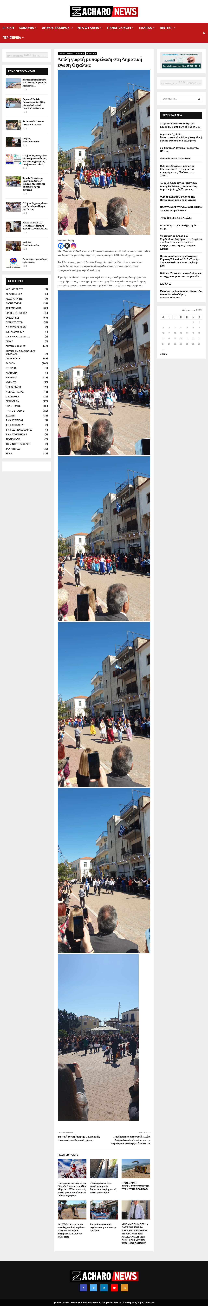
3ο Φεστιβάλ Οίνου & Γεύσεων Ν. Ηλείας (33, 123)
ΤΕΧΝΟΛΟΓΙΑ (13, 439)
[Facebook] (61, 246)
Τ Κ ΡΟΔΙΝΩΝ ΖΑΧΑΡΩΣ (19, 429)
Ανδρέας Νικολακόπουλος (31, 140)
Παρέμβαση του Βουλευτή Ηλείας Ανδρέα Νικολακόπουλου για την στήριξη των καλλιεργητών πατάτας (130, 1140)
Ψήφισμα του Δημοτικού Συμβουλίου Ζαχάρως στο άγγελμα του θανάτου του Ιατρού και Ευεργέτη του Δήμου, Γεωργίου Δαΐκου (181, 242)
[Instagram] (73, 246)
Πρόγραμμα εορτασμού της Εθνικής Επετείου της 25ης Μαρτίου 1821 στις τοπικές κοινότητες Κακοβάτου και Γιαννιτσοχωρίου (72, 1189)
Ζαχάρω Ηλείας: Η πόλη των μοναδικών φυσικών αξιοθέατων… (34, 82)
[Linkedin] (104, 1287)
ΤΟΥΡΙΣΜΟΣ (13, 448)
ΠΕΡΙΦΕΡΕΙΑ (11, 38)
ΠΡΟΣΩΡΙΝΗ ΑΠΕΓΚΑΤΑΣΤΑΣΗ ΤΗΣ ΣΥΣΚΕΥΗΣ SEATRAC (136, 1186)
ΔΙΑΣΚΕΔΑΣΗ (13, 358)
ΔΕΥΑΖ (9, 341)
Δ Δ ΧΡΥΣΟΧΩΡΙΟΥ (16, 327)
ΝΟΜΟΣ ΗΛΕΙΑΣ (15, 391)
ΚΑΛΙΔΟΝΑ (11, 372)
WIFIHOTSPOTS (14, 289)
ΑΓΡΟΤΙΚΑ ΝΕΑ (14, 294)
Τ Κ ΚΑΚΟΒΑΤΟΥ (15, 425)
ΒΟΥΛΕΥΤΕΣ (12, 317)
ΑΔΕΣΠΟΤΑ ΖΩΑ (14, 298)
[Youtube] (114, 1287)
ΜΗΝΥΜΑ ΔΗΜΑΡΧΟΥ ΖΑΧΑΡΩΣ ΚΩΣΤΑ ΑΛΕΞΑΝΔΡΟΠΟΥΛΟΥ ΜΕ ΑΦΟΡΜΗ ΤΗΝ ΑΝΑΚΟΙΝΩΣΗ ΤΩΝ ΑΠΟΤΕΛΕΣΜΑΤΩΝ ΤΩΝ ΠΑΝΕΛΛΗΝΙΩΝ (135, 1233)
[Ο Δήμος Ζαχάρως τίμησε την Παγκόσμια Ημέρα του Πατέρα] (13, 207)
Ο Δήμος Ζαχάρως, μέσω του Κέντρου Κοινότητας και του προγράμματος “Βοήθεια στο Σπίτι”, (35, 160)
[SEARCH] (198, 99)
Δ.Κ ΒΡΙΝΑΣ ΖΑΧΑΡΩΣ (18, 336)
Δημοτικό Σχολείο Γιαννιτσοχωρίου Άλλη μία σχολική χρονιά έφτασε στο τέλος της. (34, 104)
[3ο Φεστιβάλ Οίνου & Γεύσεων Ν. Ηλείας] (13, 125)
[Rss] (124, 1287)
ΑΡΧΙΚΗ (8, 28)
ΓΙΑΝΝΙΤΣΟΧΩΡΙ (119, 28)
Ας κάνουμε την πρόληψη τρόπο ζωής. (35, 260)
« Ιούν (163, 354)
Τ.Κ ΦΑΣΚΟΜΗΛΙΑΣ (16, 434)
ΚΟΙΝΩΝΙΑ (26, 28)
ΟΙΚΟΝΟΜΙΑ (12, 396)
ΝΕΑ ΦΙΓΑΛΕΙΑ (88, 28)
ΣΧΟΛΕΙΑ (10, 415)
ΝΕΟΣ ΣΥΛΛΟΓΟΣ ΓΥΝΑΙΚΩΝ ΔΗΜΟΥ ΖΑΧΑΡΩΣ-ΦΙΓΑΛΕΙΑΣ (35, 225)
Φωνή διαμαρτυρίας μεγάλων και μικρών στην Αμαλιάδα (103, 1227)
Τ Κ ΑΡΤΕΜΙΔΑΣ (14, 420)
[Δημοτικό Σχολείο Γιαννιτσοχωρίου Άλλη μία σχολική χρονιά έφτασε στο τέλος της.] (13, 103)
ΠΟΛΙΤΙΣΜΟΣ (13, 406)
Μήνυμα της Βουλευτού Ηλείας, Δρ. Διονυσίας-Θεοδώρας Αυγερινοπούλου (181, 294)
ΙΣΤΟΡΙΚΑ (11, 368)
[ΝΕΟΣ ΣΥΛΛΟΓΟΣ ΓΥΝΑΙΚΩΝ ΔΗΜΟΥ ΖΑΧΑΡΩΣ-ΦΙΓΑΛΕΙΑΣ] (13, 226)
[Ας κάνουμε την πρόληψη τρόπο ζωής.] (13, 263)
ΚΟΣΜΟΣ (11, 382)
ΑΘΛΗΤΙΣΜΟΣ (13, 303)
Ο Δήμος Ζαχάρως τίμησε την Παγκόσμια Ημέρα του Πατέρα (35, 206)
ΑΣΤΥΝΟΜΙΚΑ (13, 308)
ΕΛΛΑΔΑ (145, 28)
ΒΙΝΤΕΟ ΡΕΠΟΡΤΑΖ (16, 313)
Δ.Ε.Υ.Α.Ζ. (165, 283)
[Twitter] (93, 1287)
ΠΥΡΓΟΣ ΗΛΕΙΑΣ (15, 410)
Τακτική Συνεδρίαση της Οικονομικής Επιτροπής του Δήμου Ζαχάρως (79, 1138)
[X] (67, 246)
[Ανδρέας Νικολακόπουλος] (13, 142)
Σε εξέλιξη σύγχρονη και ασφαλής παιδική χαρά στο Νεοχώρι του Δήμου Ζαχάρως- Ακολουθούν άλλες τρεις (71, 1230)
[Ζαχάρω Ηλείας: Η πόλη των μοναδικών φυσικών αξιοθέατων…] (13, 83)
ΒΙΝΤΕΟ (166, 28)
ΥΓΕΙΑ (9, 453)
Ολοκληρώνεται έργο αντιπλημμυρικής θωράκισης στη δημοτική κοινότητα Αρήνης (103, 1187)
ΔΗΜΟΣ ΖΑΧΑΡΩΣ (56, 28)
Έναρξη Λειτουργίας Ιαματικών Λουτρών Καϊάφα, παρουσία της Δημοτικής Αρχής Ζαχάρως (34, 183)
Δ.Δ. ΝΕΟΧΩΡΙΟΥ (15, 331)
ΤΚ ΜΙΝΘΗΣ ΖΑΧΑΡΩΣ (18, 444)
